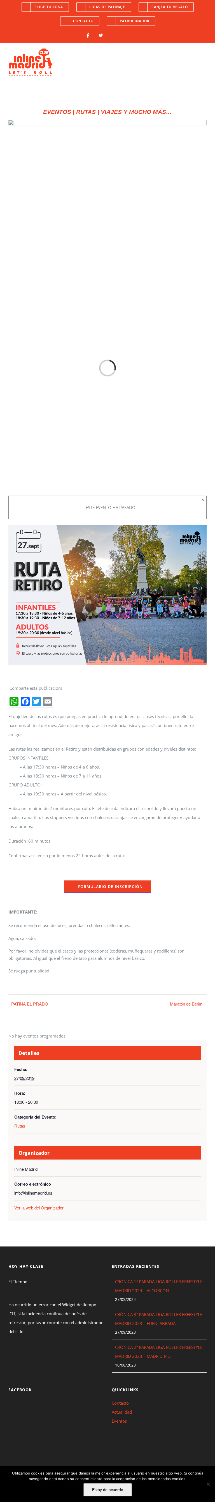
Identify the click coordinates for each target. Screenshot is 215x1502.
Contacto (120, 1403)
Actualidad (122, 1412)
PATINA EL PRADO (29, 1004)
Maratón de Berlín (186, 1004)
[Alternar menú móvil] (204, 56)
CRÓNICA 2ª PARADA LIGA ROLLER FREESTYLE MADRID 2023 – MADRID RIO (158, 1351)
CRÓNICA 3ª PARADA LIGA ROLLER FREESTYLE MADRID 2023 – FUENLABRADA (158, 1319)
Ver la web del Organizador (39, 1208)
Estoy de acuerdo (107, 1489)
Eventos (119, 1421)
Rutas (19, 1126)
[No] (208, 1484)
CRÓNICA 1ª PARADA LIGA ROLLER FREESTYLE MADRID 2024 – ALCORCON (158, 1286)
